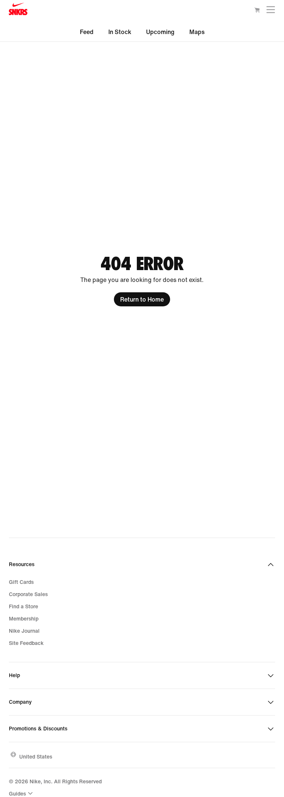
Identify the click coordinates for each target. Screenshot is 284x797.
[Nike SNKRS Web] (18, 11)
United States (35, 756)
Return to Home (142, 299)
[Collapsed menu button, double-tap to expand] (270, 11)
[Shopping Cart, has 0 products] (257, 11)
